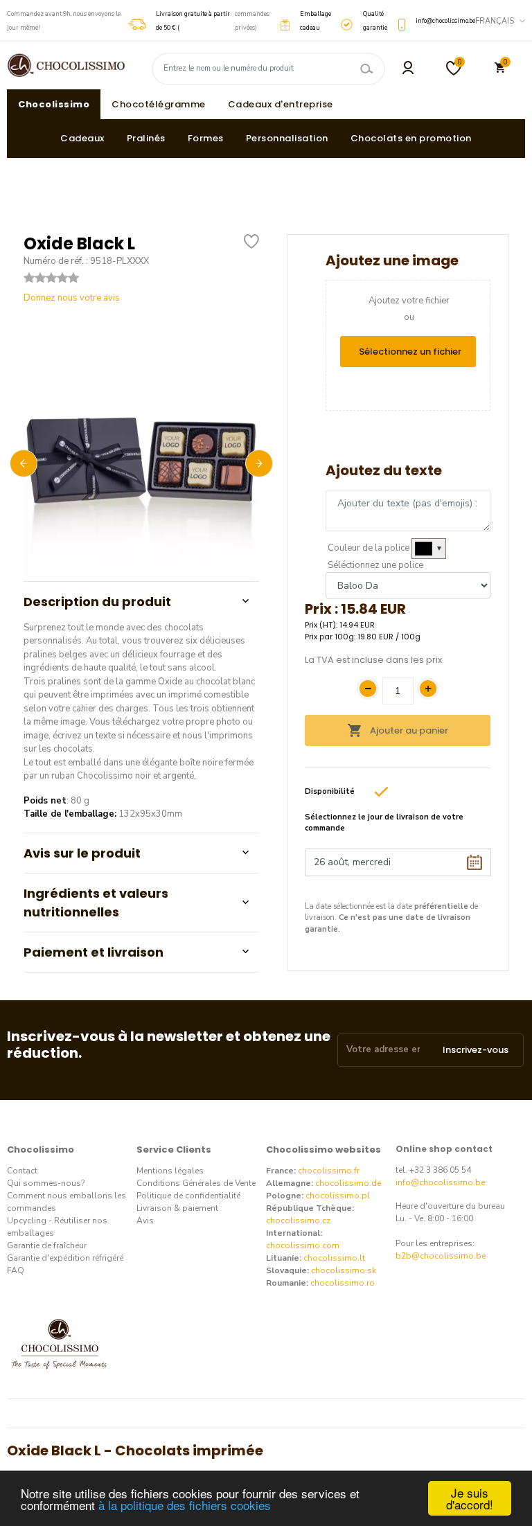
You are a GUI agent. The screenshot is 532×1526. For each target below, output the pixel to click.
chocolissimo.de (348, 1183)
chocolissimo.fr (329, 1170)
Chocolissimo (53, 104)
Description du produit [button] (97, 601)
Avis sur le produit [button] (82, 853)
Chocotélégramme (159, 104)
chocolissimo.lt (334, 1257)
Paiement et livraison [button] (93, 952)
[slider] (51, 277)
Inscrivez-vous (475, 1049)
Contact (22, 1170)
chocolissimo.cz (298, 1220)
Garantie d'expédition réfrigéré (65, 1257)
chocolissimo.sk (343, 1270)
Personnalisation (287, 138)
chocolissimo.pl (337, 1195)
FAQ (15, 1270)
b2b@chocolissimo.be (441, 1255)
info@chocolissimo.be (440, 1182)
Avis (145, 1220)
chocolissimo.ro (342, 1282)
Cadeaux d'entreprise (280, 104)
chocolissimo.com (302, 1245)
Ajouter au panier (408, 730)
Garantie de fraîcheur (47, 1245)
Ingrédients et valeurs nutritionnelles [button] (96, 903)
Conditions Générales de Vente (196, 1183)
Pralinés (146, 138)
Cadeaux (82, 138)
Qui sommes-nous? (46, 1183)
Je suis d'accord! (469, 1498)
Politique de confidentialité (188, 1195)
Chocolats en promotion (411, 138)
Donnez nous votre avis (72, 298)
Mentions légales (170, 1170)
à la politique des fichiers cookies (184, 1505)
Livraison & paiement (177, 1208)
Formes (206, 138)
